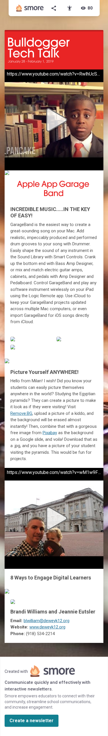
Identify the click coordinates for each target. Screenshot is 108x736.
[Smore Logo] (30, 8)
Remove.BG (21, 413)
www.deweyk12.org (47, 627)
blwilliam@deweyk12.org (46, 620)
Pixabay (50, 432)
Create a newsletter (32, 720)
